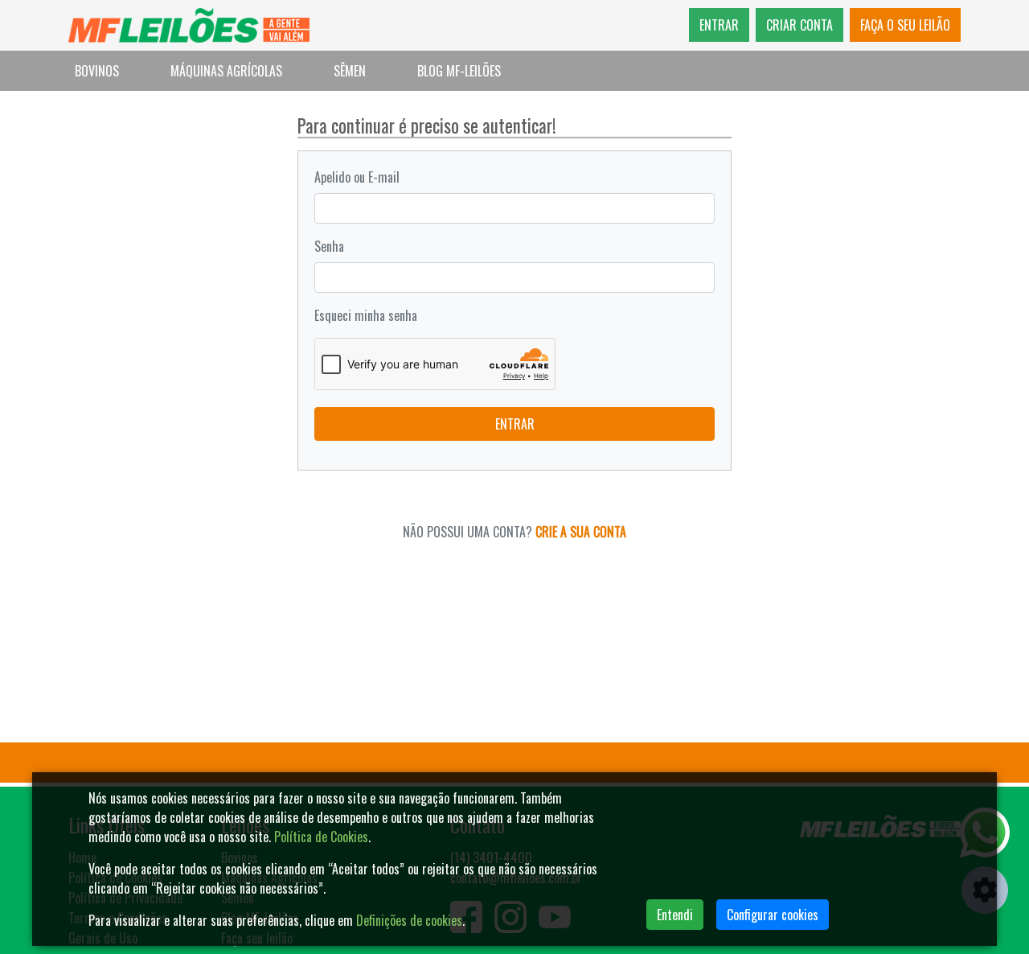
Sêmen (350, 70)
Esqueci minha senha (365, 315)
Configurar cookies (772, 914)
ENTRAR (719, 25)
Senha (329, 246)
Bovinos (97, 70)
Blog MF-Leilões (459, 70)
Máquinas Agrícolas (226, 70)
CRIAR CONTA (799, 25)
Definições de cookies (409, 920)
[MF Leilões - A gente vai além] (189, 25)
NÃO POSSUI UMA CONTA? (514, 531)
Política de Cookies (321, 836)
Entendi (675, 914)
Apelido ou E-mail (357, 177)
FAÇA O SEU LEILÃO (905, 25)
